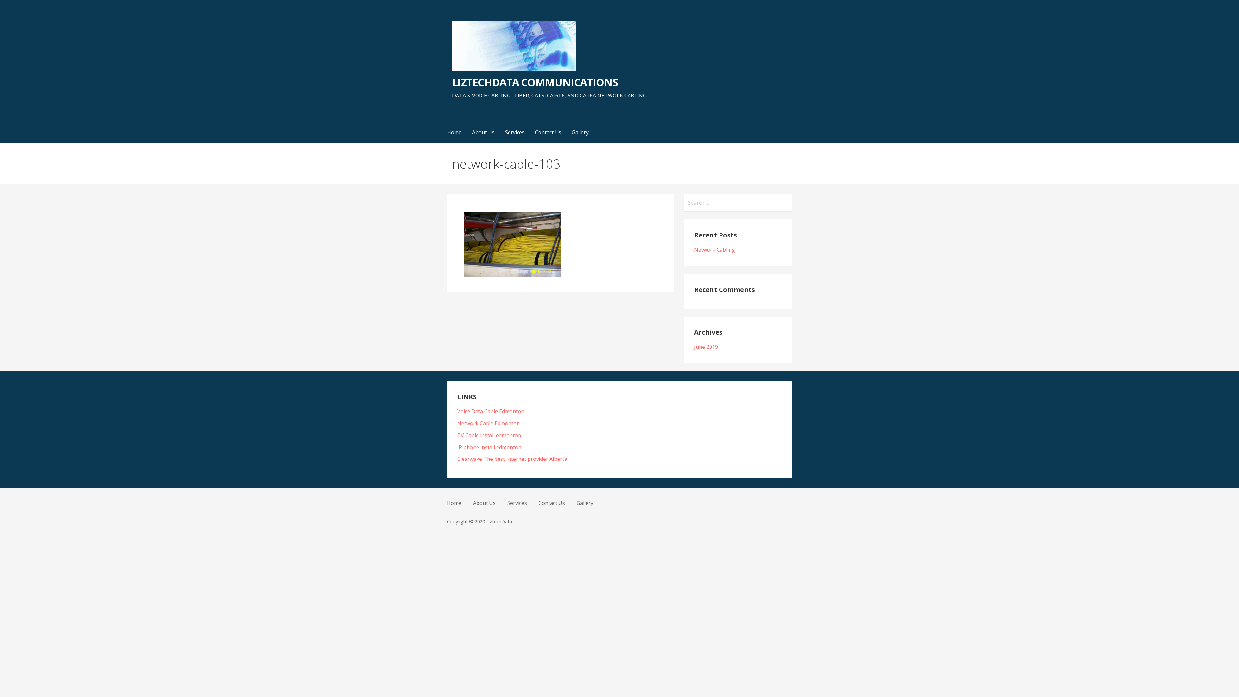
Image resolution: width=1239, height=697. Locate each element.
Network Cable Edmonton (488, 423)
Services (515, 132)
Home (454, 132)
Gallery (580, 132)
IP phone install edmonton (489, 447)
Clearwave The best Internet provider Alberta (512, 458)
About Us (483, 132)
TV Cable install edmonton (489, 435)
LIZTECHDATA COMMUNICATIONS (535, 82)
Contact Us (548, 132)
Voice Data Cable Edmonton (490, 411)
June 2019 (706, 346)
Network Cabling (714, 249)
